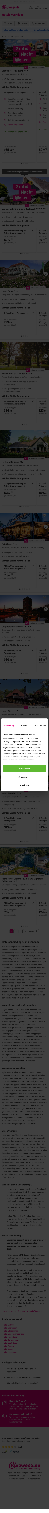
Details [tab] (24, 725)
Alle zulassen (24, 769)
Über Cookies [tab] (40, 725)
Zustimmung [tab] (8, 725)
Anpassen (23, 777)
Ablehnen (24, 785)
